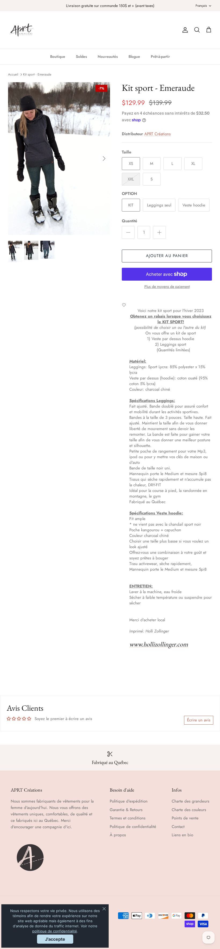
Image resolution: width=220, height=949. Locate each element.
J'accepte (55, 939)
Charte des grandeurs (190, 801)
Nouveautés (108, 56)
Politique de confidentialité (133, 827)
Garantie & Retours (126, 810)
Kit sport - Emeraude (37, 74)
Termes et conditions (127, 818)
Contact (178, 827)
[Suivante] (104, 158)
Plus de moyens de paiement (167, 286)
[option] (59, 158)
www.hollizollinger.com (158, 644)
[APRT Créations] (21, 30)
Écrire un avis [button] (198, 720)
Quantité (129, 221)
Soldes (81, 56)
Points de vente (185, 818)
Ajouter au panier (167, 256)
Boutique (57, 56)
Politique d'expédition (129, 801)
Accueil (13, 74)
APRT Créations (157, 134)
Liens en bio (182, 835)
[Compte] (184, 30)
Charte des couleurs (189, 810)
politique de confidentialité (54, 931)
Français (201, 5)
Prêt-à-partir (160, 56)
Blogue (134, 56)
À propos (118, 835)
